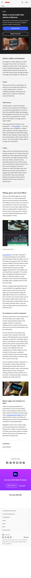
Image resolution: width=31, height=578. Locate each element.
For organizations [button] (6, 517)
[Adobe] (7, 2)
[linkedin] (10, 537)
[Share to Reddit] (21, 463)
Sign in (26, 2)
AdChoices (9, 543)
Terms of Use (25, 539)
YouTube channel (12, 415)
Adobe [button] (3, 526)
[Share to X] (11, 463)
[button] (22, 2)
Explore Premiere (15, 33)
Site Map (3, 543)
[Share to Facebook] (7, 463)
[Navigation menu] (2, 2)
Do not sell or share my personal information (18, 541)
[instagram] (5, 537)
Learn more (22, 485)
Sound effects (7, 255)
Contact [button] (4, 523)
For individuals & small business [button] (9, 510)
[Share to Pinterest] (17, 463)
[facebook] (3, 537)
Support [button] (4, 520)
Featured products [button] (6, 530)
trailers (19, 415)
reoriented (17, 126)
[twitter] (8, 537)
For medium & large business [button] (8, 514)
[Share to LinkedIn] (14, 463)
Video (2, 6)
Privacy (20, 539)
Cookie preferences (5, 541)
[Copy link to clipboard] (24, 463)
